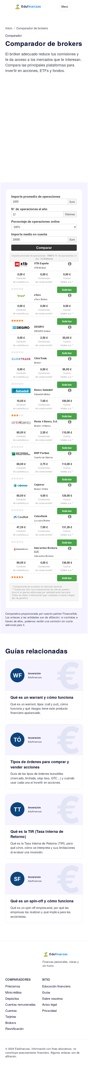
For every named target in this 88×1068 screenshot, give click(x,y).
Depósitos (12, 998)
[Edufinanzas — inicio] (30, 6)
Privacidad (49, 1010)
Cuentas (11, 1010)
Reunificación (14, 1028)
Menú (64, 6)
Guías (46, 992)
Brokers (10, 1022)
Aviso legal (49, 1004)
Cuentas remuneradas (20, 1004)
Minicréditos (13, 992)
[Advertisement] (44, 136)
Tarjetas (10, 1016)
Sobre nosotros (52, 998)
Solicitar (67, 290)
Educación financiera (56, 986)
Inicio (8, 28)
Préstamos (12, 986)
